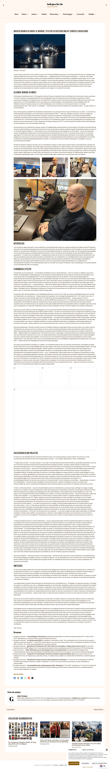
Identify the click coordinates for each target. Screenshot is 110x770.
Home (16, 14)
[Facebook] (3, 5)
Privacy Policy (90, 767)
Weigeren (85, 763)
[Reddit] (29, 678)
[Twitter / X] (18, 678)
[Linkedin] (22, 678)
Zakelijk (91, 14)
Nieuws (24, 14)
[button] (107, 750)
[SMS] (32, 678)
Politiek (44, 14)
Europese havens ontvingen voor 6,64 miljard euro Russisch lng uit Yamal (86, 744)
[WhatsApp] (25, 678)
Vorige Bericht (10, 709)
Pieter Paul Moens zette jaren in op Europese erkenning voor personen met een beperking (54, 741)
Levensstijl (80, 14)
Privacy (56, 765)
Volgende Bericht (99, 709)
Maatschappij (67, 14)
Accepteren (73, 763)
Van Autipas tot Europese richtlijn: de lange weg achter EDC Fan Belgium (22, 743)
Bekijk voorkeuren (99, 763)
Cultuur (34, 14)
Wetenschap (54, 14)
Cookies (84, 767)
